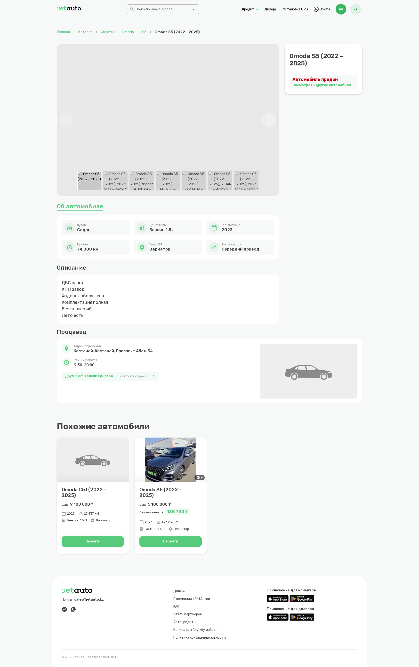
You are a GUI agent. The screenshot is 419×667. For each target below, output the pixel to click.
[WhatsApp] (73, 609)
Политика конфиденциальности (199, 638)
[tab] (89, 180)
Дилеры (271, 9)
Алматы (107, 32)
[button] (110, 349)
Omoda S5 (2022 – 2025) (160, 492)
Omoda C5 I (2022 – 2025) (84, 492)
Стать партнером (187, 614)
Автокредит (183, 622)
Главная (63, 32)
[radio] (341, 9)
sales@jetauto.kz (89, 599)
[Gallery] (168, 120)
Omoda (128, 32)
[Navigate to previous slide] (66, 120)
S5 (144, 32)
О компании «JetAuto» (191, 599)
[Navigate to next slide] (269, 120)
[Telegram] (64, 609)
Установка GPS (295, 9)
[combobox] (162, 11)
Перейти (92, 541)
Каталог (85, 32)
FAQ (176, 607)
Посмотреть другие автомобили (321, 85)
